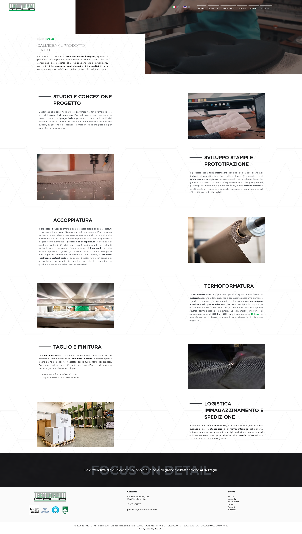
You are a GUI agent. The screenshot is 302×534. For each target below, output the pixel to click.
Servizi (231, 504)
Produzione (233, 501)
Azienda (232, 499)
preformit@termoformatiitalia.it (142, 509)
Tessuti (231, 507)
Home (231, 496)
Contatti (232, 509)
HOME (40, 39)
